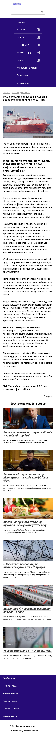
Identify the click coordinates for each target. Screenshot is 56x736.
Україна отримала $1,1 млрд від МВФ (27, 650)
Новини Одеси (10, 701)
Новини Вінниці (10, 693)
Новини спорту (24, 52)
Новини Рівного (10, 716)
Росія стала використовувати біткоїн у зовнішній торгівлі (27, 433)
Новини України (10, 686)
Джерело (48, 396)
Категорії (21, 29)
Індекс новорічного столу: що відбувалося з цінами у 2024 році (24, 523)
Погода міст (23, 45)
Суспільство (23, 83)
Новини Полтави (11, 709)
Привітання (22, 75)
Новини (20, 37)
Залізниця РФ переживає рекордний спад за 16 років (27, 610)
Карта (20, 60)
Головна (21, 22)
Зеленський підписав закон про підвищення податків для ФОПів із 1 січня (27, 477)
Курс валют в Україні (27, 68)
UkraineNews (9, 678)
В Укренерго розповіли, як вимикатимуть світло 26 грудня (24, 565)
